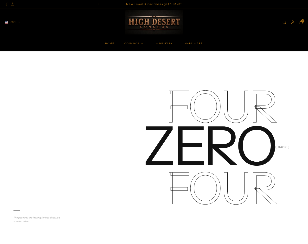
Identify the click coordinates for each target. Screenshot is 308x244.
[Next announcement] (209, 4)
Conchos (132, 43)
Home (109, 43)
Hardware (194, 43)
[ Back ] (282, 147)
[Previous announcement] (99, 4)
